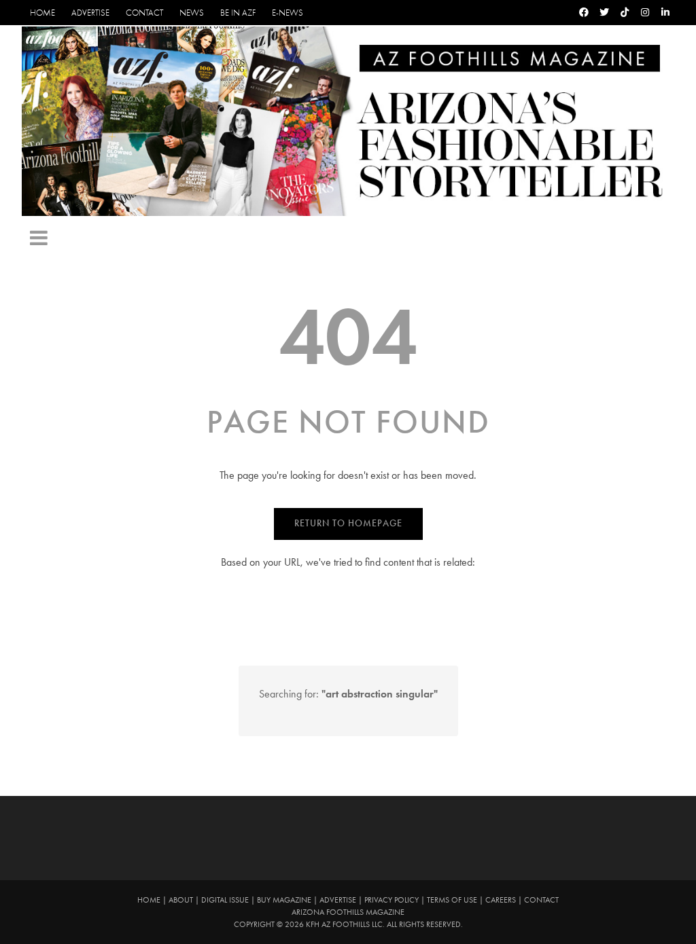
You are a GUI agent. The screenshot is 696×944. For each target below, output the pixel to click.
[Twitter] (604, 12)
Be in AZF (238, 12)
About (181, 900)
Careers (500, 900)
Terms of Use (452, 900)
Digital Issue (225, 900)
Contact (144, 12)
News (191, 12)
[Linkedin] (665, 12)
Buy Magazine (284, 900)
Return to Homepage (348, 523)
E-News (287, 12)
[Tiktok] (625, 12)
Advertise (90, 12)
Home (42, 12)
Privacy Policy (391, 900)
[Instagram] (645, 12)
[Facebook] (584, 12)
